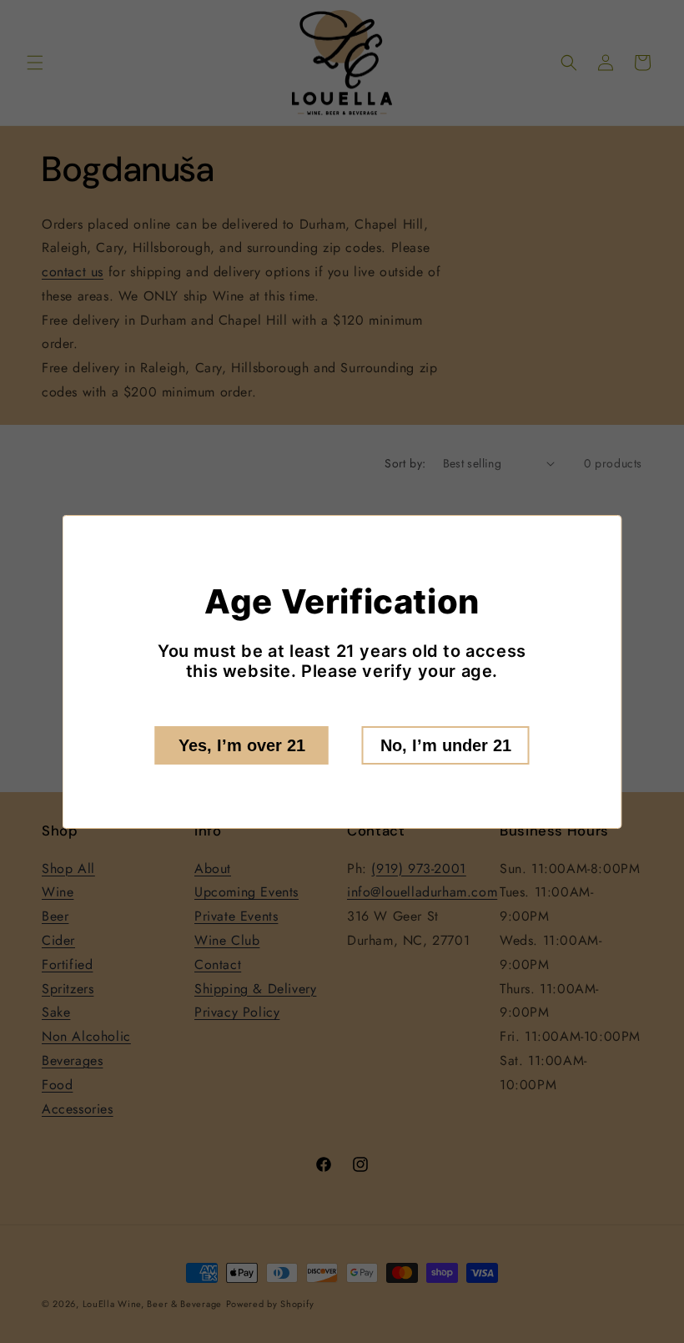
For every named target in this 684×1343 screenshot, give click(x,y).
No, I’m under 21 (445, 745)
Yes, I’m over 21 (242, 745)
